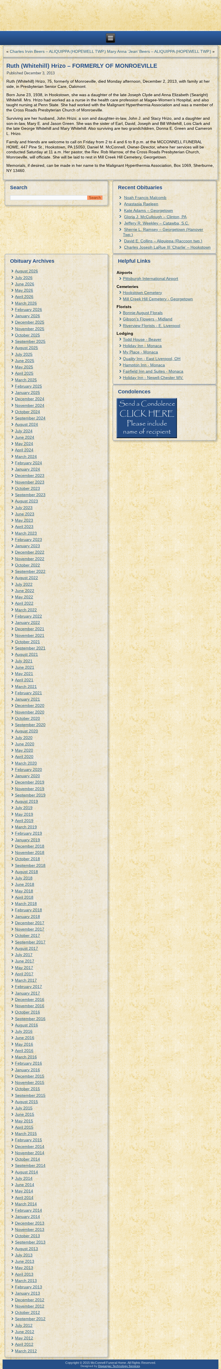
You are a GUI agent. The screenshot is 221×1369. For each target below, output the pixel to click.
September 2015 (30, 1095)
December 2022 (29, 552)
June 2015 (24, 1114)
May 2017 (24, 967)
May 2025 (24, 367)
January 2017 (27, 993)
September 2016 (30, 1018)
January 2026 (27, 316)
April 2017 (24, 974)
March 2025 (26, 380)
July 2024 (24, 431)
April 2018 (24, 897)
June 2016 (24, 1037)
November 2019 (29, 788)
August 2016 (26, 1025)
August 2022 (26, 577)
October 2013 (27, 1235)
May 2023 (24, 520)
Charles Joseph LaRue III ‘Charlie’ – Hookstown (167, 247)
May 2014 (24, 1191)
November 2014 (29, 1152)
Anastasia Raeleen (141, 204)
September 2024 (30, 418)
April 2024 (24, 450)
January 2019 (27, 840)
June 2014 (24, 1184)
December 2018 (29, 846)
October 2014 (27, 1159)
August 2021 (26, 654)
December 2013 (29, 1223)
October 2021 (27, 641)
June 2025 (24, 360)
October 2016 (27, 1012)
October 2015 (27, 1088)
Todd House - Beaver (142, 339)
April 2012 (24, 1344)
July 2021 (24, 661)
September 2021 (30, 648)
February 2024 (28, 463)
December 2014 (29, 1146)
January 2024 (27, 469)
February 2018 (28, 910)
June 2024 (24, 437)
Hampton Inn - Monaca (144, 365)
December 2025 (29, 322)
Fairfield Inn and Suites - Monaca (153, 371)
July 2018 (24, 878)
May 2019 (24, 814)
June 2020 (24, 744)
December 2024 (29, 399)
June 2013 (24, 1261)
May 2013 (24, 1267)
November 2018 (29, 852)
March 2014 (26, 1204)
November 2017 (29, 929)
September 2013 (30, 1242)
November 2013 (29, 1229)
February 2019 (28, 833)
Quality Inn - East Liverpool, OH (151, 358)
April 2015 (24, 1127)
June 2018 (24, 884)
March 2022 (26, 610)
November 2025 (29, 328)
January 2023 (27, 546)
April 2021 (24, 680)
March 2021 (26, 686)
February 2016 (28, 1063)
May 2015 (24, 1121)
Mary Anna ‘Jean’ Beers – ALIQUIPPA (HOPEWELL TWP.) (159, 51)
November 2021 (29, 635)
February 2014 (28, 1210)
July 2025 (24, 354)
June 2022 (24, 590)
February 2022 (28, 616)
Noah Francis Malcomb (145, 197)
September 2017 (30, 942)
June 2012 (24, 1331)
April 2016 (24, 1050)
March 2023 (26, 533)
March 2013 (26, 1280)
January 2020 (27, 776)
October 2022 (27, 565)
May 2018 (24, 891)
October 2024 (27, 411)
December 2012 (29, 1300)
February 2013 (28, 1287)
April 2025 (24, 373)
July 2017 (24, 954)
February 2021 (28, 693)
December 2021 (29, 629)
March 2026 (26, 303)
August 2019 (26, 801)
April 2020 (24, 756)
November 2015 (29, 1082)
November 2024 (29, 405)
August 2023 (26, 501)
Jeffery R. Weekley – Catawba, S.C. (156, 223)
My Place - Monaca (140, 352)
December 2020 (29, 705)
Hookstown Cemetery (142, 292)
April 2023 (24, 526)
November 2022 (29, 558)
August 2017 (26, 948)
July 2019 (24, 807)
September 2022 (30, 571)
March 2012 (26, 1351)
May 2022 (24, 597)
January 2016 (27, 1070)
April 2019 (24, 820)
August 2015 (26, 1101)
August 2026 (26, 271)
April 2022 (24, 603)
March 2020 (26, 763)
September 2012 (30, 1318)
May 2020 (24, 750)
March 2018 (26, 903)
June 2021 (24, 667)
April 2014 (24, 1197)
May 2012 (24, 1338)
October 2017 (27, 935)
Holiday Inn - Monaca (142, 345)
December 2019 (29, 782)
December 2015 (29, 1076)
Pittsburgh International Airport (150, 278)
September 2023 (30, 494)
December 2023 (29, 475)
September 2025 (30, 341)
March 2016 (26, 1057)
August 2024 (26, 424)
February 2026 (28, 309)
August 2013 (26, 1248)
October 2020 (27, 718)
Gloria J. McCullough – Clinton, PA (155, 216)
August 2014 (26, 1172)
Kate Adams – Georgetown (148, 210)
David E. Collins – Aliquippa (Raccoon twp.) (163, 241)
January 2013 (27, 1293)
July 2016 (24, 1031)
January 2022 (27, 622)
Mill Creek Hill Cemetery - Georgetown (158, 299)
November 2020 (29, 712)
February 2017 (28, 986)
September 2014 (30, 1165)
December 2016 (29, 999)
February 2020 (28, 769)
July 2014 (24, 1178)
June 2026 (24, 284)
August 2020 (26, 731)
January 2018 (27, 916)
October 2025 (27, 335)
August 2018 (26, 871)
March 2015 (26, 1133)
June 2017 (24, 961)
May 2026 (24, 290)
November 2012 (29, 1306)
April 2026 (24, 296)
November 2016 (29, 1005)
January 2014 (27, 1216)
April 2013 (24, 1274)
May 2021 (24, 673)
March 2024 (26, 456)
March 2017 (26, 980)
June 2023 (24, 514)
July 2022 (24, 584)
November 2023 (29, 482)
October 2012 (27, 1312)
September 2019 (30, 795)
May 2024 (24, 443)
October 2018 (27, 858)
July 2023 (24, 507)
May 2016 (24, 1044)
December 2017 (29, 923)
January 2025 (27, 392)
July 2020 (24, 737)
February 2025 (28, 386)
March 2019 (26, 827)
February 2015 (28, 1140)
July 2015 (24, 1108)
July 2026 (24, 277)
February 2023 (28, 539)
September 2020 (30, 724)
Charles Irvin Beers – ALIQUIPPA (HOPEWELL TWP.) (58, 51)
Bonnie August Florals (143, 312)
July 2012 (24, 1325)
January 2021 (27, 699)
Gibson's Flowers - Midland (147, 319)
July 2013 (24, 1255)
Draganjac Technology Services (119, 1366)
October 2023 (27, 488)
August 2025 (26, 347)
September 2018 (30, 865)
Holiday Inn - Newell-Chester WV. (153, 377)
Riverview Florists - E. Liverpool (151, 325)
